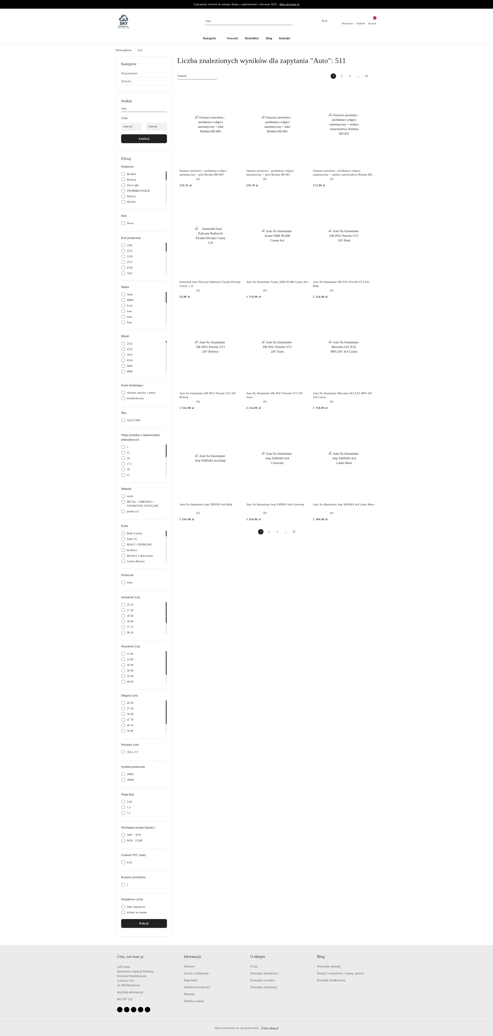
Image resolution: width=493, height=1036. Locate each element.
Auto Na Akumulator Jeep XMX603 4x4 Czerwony (275, 504)
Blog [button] (320, 956)
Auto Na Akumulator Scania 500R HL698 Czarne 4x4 (277, 282)
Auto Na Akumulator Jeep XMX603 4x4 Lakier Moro (343, 504)
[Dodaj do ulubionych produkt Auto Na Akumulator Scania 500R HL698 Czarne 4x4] (304, 199)
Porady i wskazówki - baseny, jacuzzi (340, 973)
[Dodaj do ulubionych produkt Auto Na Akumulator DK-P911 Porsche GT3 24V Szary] (304, 310)
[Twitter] (147, 1009)
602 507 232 (124, 999)
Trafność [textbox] (182, 76)
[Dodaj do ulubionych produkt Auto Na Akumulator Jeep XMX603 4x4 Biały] (237, 421)
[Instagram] (126, 1009)
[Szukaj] (165, 109)
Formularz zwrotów (262, 980)
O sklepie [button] (257, 956)
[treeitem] (144, 73)
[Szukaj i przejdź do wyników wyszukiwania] (290, 21)
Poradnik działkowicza (331, 980)
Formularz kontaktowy (264, 973)
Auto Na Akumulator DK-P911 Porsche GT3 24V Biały (341, 284)
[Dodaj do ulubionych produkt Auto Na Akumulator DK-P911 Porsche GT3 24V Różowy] (237, 310)
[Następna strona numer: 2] (374, 76)
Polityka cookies (194, 1001)
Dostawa (189, 966)
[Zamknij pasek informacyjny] (375, 4)
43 (366, 76)
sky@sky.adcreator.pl (130, 992)
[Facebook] (119, 1009)
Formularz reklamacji (263, 987)
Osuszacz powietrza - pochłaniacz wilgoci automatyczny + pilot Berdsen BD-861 (270, 172)
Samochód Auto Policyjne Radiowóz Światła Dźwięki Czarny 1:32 (210, 284)
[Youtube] (133, 1009)
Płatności (189, 994)
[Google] (140, 1009)
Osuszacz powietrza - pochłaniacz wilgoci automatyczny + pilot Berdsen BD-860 (203, 172)
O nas (254, 966)
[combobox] (197, 76)
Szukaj (144, 138)
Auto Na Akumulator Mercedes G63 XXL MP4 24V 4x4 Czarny (342, 395)
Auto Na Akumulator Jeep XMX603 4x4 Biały (205, 504)
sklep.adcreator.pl (289, 4)
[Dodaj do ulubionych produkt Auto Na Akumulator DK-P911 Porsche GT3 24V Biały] (371, 199)
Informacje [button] (192, 956)
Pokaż (144, 923)
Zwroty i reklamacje (196, 973)
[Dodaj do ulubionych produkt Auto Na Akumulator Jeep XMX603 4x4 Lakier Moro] (371, 421)
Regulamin (190, 980)
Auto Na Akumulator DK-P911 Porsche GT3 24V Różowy (207, 395)
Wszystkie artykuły (329, 966)
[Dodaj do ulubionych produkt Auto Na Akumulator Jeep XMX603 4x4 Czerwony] (304, 421)
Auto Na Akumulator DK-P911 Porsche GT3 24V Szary (274, 395)
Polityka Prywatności (197, 987)
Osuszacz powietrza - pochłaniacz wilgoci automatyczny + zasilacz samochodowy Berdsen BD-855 (343, 173)
